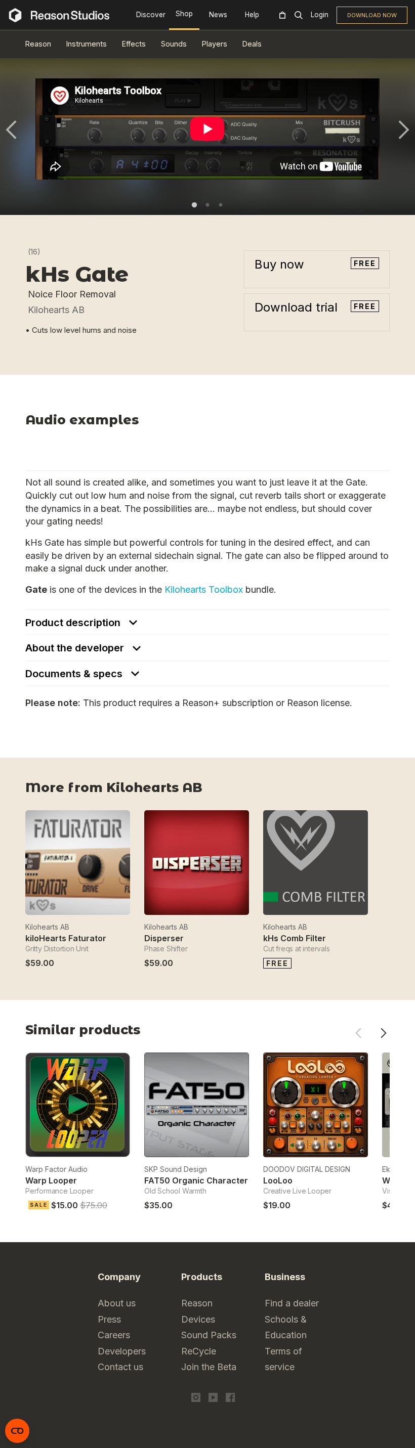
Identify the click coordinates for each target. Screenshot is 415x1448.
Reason (38, 43)
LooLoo (278, 1180)
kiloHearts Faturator (65, 938)
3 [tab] (221, 205)
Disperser (164, 938)
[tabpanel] (207, 129)
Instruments (86, 43)
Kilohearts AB (56, 309)
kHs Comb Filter (294, 938)
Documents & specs (75, 674)
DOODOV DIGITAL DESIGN (306, 1169)
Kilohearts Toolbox (203, 589)
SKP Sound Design (175, 1169)
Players (214, 43)
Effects (134, 43)
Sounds (174, 43)
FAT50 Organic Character (196, 1180)
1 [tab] (194, 205)
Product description (74, 623)
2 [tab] (207, 205)
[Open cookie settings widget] (17, 1431)
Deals (252, 43)
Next (404, 129)
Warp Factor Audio (56, 1169)
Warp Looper (51, 1180)
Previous (11, 129)
